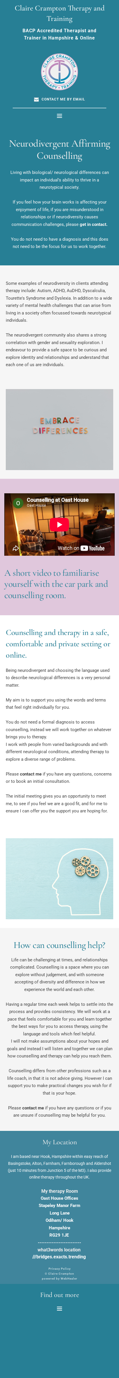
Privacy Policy (60, 1268)
